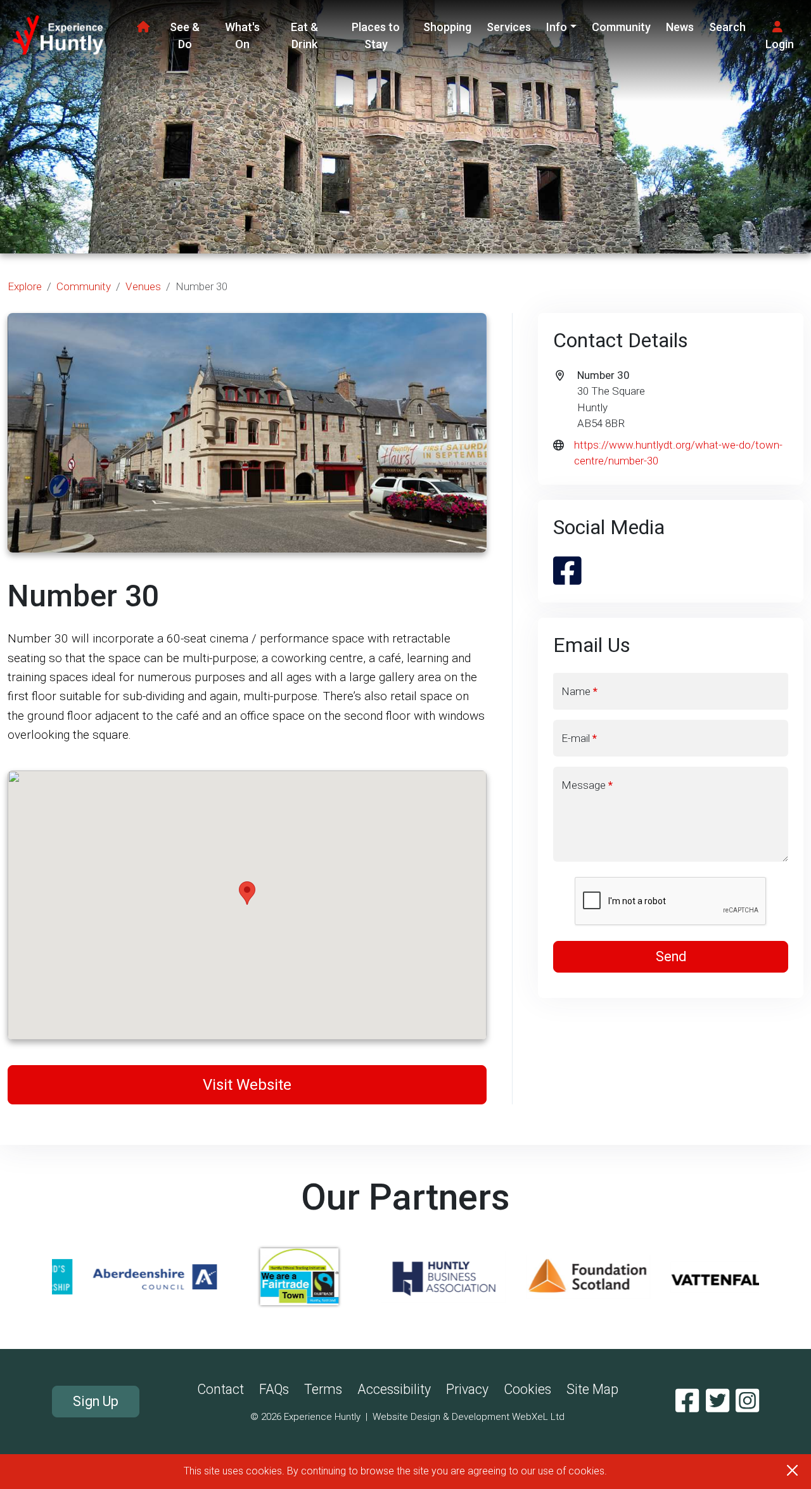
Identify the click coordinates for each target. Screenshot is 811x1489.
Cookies (527, 1389)
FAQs (274, 1389)
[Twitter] (717, 1401)
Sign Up (95, 1401)
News (680, 27)
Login (779, 44)
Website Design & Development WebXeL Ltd (469, 1416)
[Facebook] (687, 1401)
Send (671, 956)
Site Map (592, 1389)
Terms (323, 1389)
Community (621, 27)
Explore (25, 286)
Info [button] (556, 27)
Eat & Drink (304, 35)
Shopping (447, 27)
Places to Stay (376, 35)
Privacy (467, 1389)
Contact (220, 1389)
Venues (143, 286)
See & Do (185, 35)
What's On (242, 35)
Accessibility (394, 1389)
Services (509, 27)
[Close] (792, 1470)
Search (727, 27)
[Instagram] (747, 1401)
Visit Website (247, 1085)
